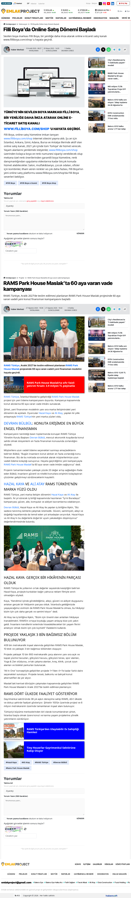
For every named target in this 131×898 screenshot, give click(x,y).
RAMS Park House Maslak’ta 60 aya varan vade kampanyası (116, 76)
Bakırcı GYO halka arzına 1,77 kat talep (117, 127)
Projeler (21, 278)
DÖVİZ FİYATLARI (123, 864)
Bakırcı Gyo (38, 882)
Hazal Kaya (45, 413)
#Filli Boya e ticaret (28, 183)
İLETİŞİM (86, 864)
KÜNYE (78, 864)
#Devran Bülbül (60, 762)
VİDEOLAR (109, 864)
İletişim (94, 3)
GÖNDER (80, 233)
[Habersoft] (111, 895)
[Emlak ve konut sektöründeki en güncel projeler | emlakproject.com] (15, 864)
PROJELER (17, 18)
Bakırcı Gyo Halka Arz (53, 882)
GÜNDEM (5, 18)
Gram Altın (103, 10)
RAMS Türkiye (11, 396)
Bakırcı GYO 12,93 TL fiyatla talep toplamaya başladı (117, 375)
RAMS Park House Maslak (65, 396)
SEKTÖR (49, 18)
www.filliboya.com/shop (26, 129)
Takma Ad (8, 198)
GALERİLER (97, 864)
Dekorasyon (23, 24)
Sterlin (84, 10)
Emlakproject (10, 24)
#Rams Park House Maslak (17, 768)
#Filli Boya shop (49, 183)
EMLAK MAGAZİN (120, 874)
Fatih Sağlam (69, 882)
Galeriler (41, 4)
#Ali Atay (26, 762)
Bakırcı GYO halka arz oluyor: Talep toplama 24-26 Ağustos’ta (117, 102)
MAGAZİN (114, 18)
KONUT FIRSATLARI (34, 18)
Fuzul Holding (119, 882)
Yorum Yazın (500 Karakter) (16, 211)
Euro (65, 10)
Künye (88, 3)
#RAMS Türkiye (41, 762)
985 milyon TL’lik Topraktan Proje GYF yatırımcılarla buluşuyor (117, 89)
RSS (18, 895)
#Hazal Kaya (11, 762)
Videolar (34, 4)
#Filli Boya (10, 183)
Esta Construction (104, 882)
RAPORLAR (61, 18)
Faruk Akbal (81, 882)
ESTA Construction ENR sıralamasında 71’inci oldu (116, 116)
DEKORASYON (100, 18)
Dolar (48, 10)
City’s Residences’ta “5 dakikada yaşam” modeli (116, 63)
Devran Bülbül (18, 423)
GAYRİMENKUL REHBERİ (80, 18)
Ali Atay (59, 413)
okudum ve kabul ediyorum (29, 233)
